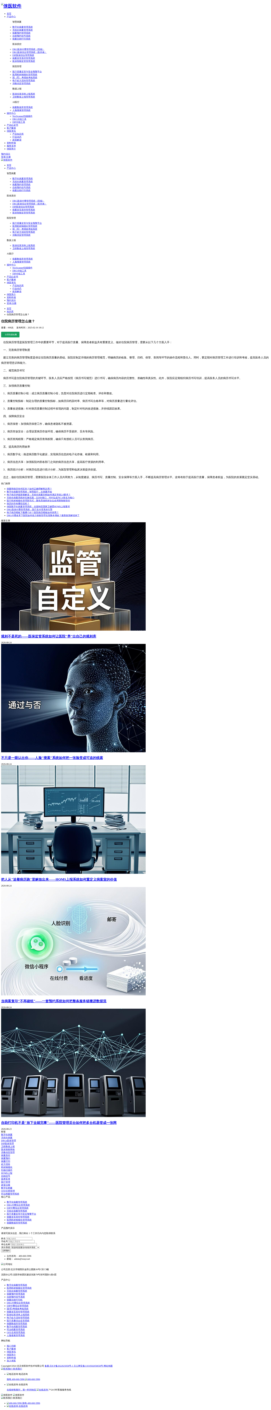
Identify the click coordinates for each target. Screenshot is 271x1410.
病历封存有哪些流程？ (18, 503)
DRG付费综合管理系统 (18, 1205)
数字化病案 (6, 1134)
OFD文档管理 (8, 1191)
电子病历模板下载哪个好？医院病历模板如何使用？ (33, 512)
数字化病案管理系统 (22, 27)
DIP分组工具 (18, 122)
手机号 (4, 1241)
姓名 (3, 1238)
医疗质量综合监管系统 (18, 1320)
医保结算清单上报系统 (23, 94)
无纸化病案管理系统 (22, 30)
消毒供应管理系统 (21, 83)
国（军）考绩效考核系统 (24, 77)
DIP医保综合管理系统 (23, 55)
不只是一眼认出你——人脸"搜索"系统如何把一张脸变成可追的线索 (52, 758)
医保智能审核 (8, 1149)
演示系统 (6, 1247)
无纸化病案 (6, 1137)
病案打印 (5, 1161)
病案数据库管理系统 (22, 107)
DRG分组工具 (19, 119)
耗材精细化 (6, 1167)
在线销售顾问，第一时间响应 (22, 1390)
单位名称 (6, 1244)
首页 (9, 308)
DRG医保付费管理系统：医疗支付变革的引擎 (29, 509)
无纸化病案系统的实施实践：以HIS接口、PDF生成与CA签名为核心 (40, 497)
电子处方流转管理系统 (23, 80)
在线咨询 (23, 1406)
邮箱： (10, 1259)
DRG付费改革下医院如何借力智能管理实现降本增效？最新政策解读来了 (43, 515)
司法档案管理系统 (10, 1194)
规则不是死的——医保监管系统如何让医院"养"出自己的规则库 (48, 636)
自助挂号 (5, 1176)
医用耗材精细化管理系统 (24, 74)
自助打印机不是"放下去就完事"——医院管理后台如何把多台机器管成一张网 (59, 1123)
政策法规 (5, 1185)
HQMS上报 (6, 1173)
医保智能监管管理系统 (23, 61)
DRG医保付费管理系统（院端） (28, 49)
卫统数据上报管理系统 (23, 97)
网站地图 (108, 1366)
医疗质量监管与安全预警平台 (27, 71)
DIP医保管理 (7, 1143)
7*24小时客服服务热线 (60, 1390)
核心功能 (11, 1346)
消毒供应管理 (8, 1152)
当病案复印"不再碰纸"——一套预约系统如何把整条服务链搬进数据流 (53, 1001)
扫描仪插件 (6, 1170)
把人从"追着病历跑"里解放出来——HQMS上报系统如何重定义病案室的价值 (59, 879)
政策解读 (16, 140)
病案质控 (5, 1155)
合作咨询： (13, 1256)
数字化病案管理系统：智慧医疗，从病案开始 (29, 492)
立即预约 (6, 1251)
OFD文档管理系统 (16, 1332)
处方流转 (5, 1164)
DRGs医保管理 (8, 1140)
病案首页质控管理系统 (23, 58)
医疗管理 (5, 1182)
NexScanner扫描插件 (22, 116)
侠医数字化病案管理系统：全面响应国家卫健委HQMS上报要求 (38, 506)
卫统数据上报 (8, 1146)
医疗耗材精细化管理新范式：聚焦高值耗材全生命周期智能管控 (38, 500)
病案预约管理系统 (21, 33)
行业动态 (16, 137)
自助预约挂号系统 (21, 36)
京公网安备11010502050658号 (89, 1366)
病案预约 (5, 1158)
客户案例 (11, 1349)
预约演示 (5, 154)
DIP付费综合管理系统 (18, 1208)
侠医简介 (11, 1355)
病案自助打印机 (15, 1300)
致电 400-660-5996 (16, 1379)
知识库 (10, 311)
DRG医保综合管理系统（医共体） (29, 52)
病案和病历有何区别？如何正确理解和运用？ (29, 489)
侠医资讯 (11, 1352)
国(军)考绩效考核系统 (18, 1309)
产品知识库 (18, 134)
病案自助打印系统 (21, 39)
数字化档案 (6, 1188)
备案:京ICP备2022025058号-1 (59, 1366)
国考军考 (5, 1179)
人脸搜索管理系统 (21, 110)
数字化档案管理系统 (17, 1326)
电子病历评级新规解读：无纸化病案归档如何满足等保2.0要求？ (39, 494)
